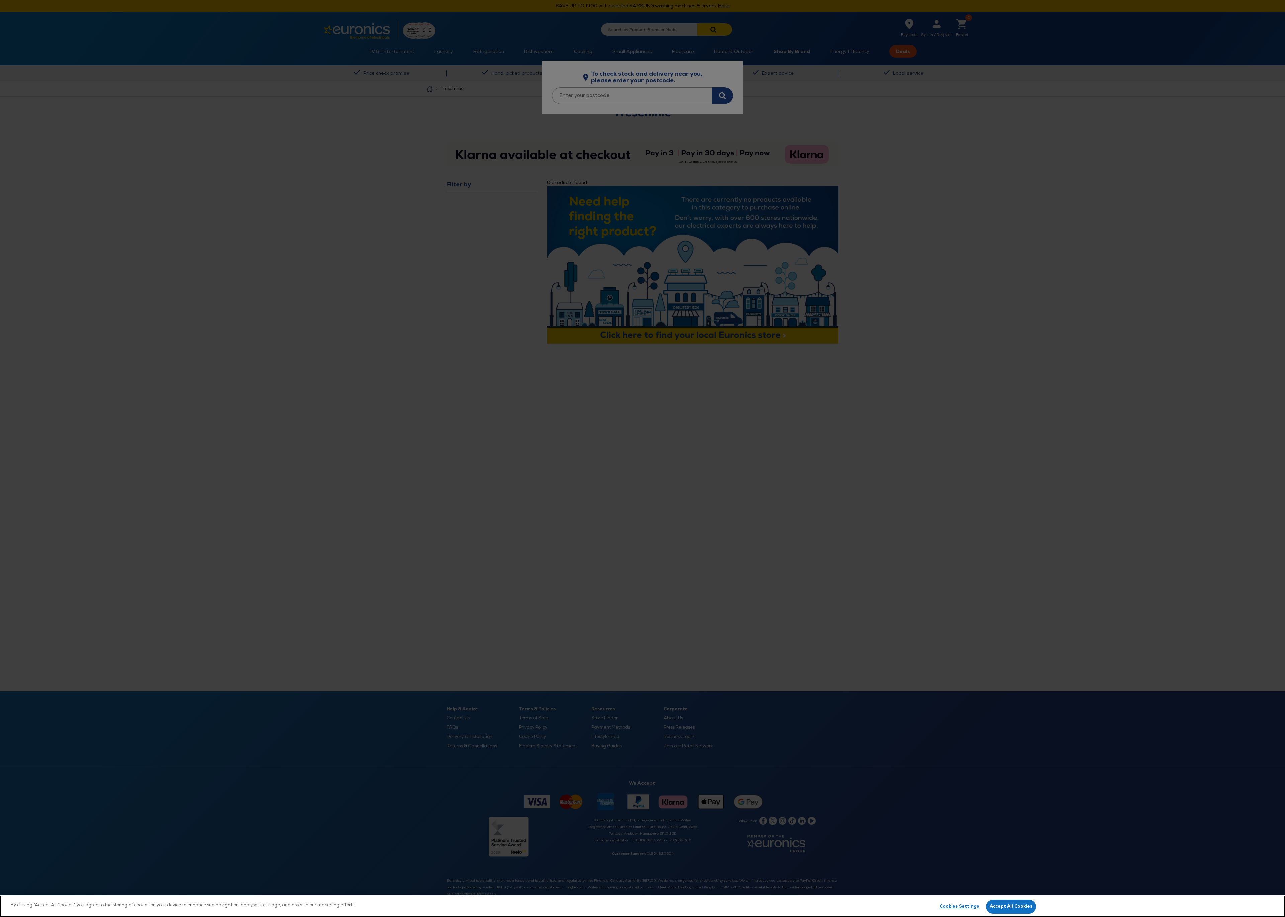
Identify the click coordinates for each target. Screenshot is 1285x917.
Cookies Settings (959, 906)
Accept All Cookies (1011, 906)
